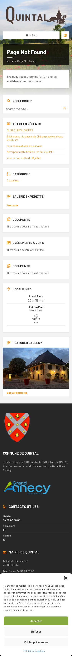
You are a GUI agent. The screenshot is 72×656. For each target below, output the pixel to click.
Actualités (13, 180)
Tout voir (12, 205)
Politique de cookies (34, 650)
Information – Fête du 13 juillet (24, 158)
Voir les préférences (36, 642)
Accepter (36, 621)
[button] (66, 578)
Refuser (36, 631)
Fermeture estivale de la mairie (24, 145)
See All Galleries (17, 392)
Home (10, 61)
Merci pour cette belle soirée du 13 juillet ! (30, 151)
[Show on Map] (65, 35)
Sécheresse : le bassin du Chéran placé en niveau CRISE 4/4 (35, 138)
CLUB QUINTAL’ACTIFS (20, 130)
